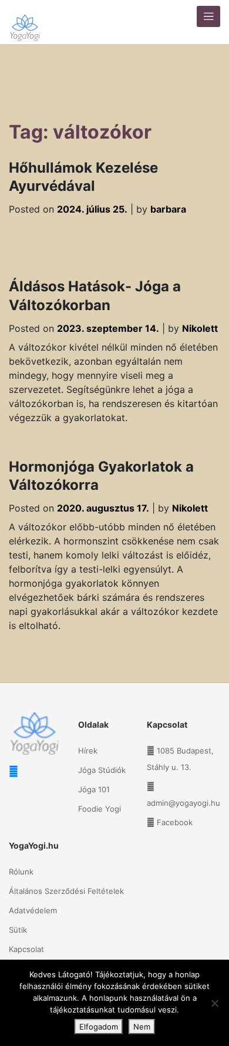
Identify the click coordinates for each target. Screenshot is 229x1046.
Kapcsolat (26, 949)
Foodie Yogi (99, 808)
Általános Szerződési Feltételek (66, 891)
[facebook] (13, 771)
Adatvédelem (33, 910)
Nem (141, 1026)
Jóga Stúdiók (102, 770)
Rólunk (21, 871)
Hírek (87, 750)
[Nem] (214, 1003)
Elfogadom (98, 1026)
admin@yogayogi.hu (183, 803)
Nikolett (200, 328)
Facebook (175, 822)
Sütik (18, 929)
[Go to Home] (25, 22)
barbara (168, 209)
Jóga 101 (94, 789)
